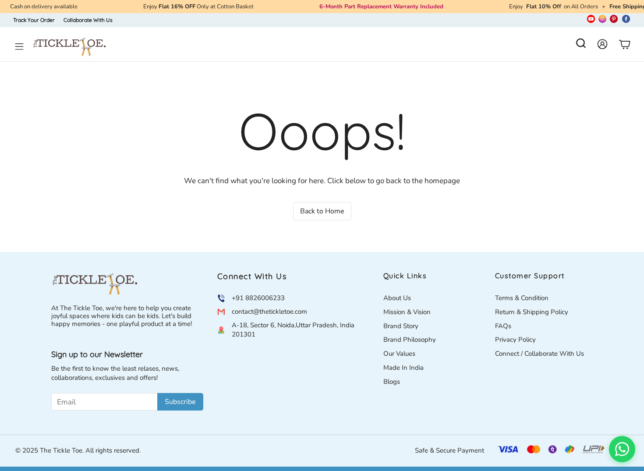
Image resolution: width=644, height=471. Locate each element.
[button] (580, 46)
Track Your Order (34, 20)
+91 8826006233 (258, 298)
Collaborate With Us (88, 20)
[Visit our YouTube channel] (591, 20)
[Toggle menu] (19, 46)
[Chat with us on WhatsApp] (622, 449)
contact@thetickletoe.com (269, 311)
